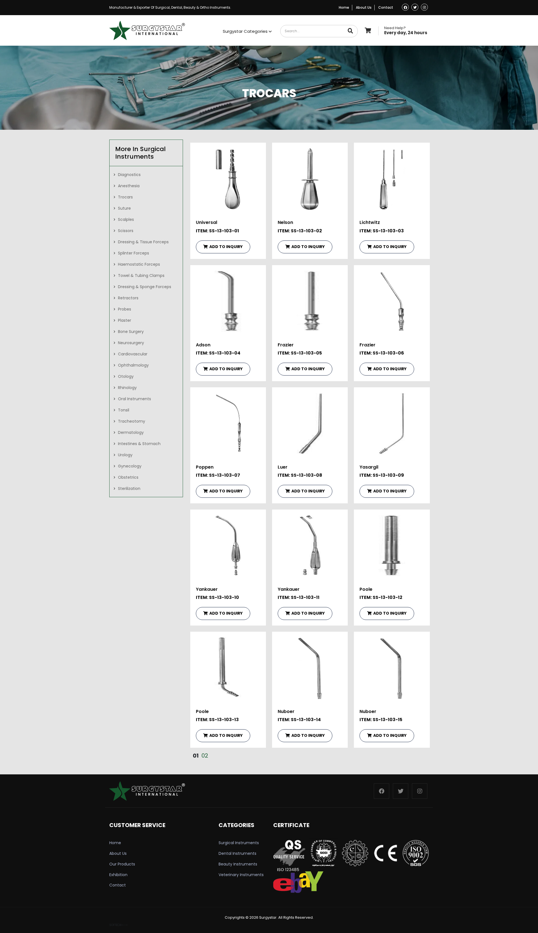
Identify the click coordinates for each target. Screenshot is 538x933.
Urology (125, 455)
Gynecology (130, 466)
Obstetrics (128, 477)
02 (204, 756)
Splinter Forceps (133, 253)
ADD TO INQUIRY (225, 246)
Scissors (125, 230)
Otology (126, 376)
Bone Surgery (131, 331)
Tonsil (123, 410)
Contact (385, 7)
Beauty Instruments (238, 864)
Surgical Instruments (239, 843)
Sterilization (129, 488)
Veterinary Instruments (241, 875)
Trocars (125, 197)
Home (344, 7)
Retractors (128, 298)
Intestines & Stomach (139, 443)
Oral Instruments (134, 399)
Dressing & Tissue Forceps (143, 242)
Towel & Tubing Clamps (141, 275)
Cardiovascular (132, 354)
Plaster (124, 320)
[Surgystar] (147, 30)
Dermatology (131, 432)
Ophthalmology (133, 365)
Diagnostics (129, 174)
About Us (364, 7)
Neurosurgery (131, 343)
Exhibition (118, 875)
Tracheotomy (131, 421)
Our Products (122, 864)
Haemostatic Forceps (139, 264)
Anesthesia (129, 186)
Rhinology (127, 387)
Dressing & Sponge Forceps (144, 287)
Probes (124, 309)
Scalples (126, 219)
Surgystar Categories (246, 31)
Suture (124, 208)
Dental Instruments (237, 853)
